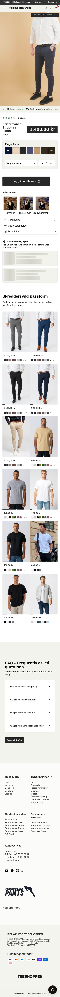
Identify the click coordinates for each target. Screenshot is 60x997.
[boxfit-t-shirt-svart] (35, 570)
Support (51, 2)
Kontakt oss (10, 851)
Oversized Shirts (39, 822)
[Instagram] (17, 870)
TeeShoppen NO (39, 993)
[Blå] (30, 150)
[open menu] (4, 8)
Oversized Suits (38, 831)
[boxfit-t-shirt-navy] (37, 570)
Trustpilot (30, 972)
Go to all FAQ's (14, 740)
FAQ (7, 782)
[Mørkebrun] (44, 150)
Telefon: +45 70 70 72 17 (17, 854)
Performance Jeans (14, 825)
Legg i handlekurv (24, 181)
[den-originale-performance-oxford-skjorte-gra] (32, 622)
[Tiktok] (22, 870)
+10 (51, 465)
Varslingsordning (39, 796)
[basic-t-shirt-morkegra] (45, 465)
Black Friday (37, 802)
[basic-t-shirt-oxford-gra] (35, 465)
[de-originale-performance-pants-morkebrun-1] (15, 360)
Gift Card (9, 834)
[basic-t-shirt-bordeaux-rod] (48, 465)
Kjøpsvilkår (36, 785)
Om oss (38, 2)
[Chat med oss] (52, 989)
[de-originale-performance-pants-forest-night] (20, 360)
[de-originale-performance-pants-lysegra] (18, 360)
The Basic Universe (40, 799)
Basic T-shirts (11, 819)
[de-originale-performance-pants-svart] (5, 360)
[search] (45, 8)
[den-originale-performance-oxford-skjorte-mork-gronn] (40, 622)
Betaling (9, 791)
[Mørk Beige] (37, 150)
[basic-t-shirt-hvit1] (32, 465)
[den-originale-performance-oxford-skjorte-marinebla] (37, 622)
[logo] (20, 8)
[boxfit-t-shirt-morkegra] (40, 570)
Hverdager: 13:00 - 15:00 (17, 857)
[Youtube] (6, 870)
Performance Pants (14, 828)
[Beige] (15, 150)
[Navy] (8, 150)
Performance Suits (14, 831)
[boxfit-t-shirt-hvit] (32, 570)
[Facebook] (12, 870)
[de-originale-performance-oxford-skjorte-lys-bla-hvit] (48, 622)
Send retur (10, 788)
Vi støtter (35, 794)
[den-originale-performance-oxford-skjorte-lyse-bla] (43, 622)
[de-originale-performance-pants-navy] (7, 360)
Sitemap (35, 791)
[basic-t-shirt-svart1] (37, 465)
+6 (23, 360)
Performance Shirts (14, 822)
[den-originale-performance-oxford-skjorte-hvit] (35, 622)
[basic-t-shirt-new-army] (40, 465)
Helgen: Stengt (12, 860)
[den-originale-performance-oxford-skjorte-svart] (45, 622)
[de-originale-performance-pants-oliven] (10, 360)
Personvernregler (39, 788)
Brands (8, 794)
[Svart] (23, 150)
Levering (9, 785)
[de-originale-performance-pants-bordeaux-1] (13, 360)
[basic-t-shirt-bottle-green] (43, 465)
